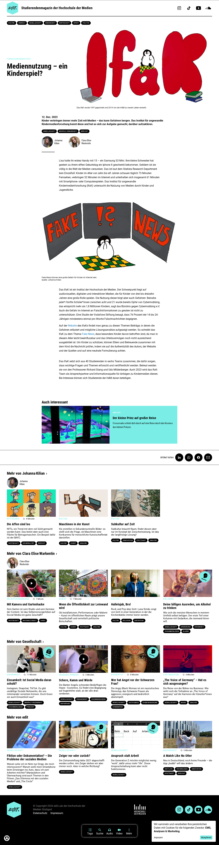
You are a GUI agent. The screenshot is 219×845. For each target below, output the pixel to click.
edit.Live (169, 769)
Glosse (186, 631)
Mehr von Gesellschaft (24, 641)
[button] (11, 503)
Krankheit (199, 627)
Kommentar (118, 707)
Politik (86, 23)
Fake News (88, 333)
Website (72, 325)
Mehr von (26, 473)
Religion (126, 620)
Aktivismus (134, 702)
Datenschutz (40, 813)
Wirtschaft (64, 23)
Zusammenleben (172, 631)
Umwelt (22, 23)
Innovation (128, 540)
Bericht (84, 131)
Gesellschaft (35, 23)
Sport (76, 23)
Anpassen (158, 837)
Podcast (30, 707)
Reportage (139, 620)
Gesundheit (50, 23)
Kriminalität (28, 543)
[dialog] (184, 831)
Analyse (83, 543)
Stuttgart (141, 540)
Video (43, 620)
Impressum (57, 813)
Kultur (11, 23)
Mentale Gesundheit (68, 131)
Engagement (82, 699)
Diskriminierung (150, 702)
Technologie (182, 769)
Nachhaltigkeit (30, 620)
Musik (183, 702)
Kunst (73, 543)
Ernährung (186, 627)
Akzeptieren (206, 837)
